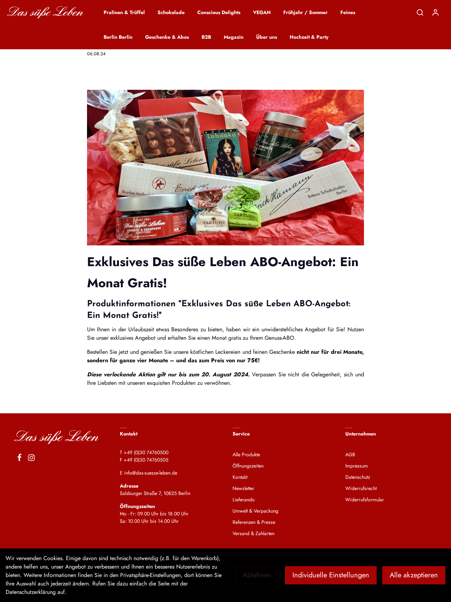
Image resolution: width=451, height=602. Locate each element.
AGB (350, 454)
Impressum (356, 465)
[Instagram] (31, 459)
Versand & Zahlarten (253, 533)
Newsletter (243, 488)
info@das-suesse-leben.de (150, 472)
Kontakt (240, 477)
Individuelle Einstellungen (330, 575)
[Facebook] (19, 459)
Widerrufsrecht (361, 488)
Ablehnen (257, 575)
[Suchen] (420, 12)
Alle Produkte (246, 454)
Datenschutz (357, 477)
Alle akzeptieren (414, 575)
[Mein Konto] (435, 12)
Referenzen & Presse (254, 522)
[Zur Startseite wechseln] (45, 12)
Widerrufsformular (364, 499)
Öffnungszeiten (248, 465)
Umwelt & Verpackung (255, 510)
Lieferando (244, 499)
